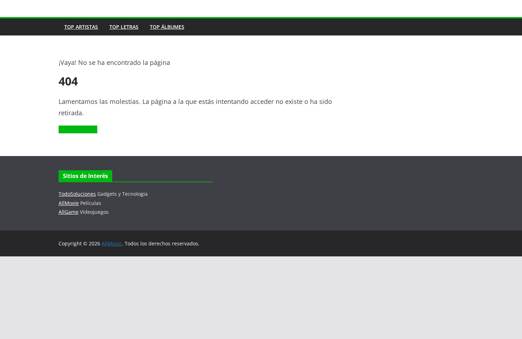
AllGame (68, 212)
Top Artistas (81, 26)
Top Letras (123, 26)
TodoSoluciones (77, 193)
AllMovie (69, 203)
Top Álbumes (167, 26)
